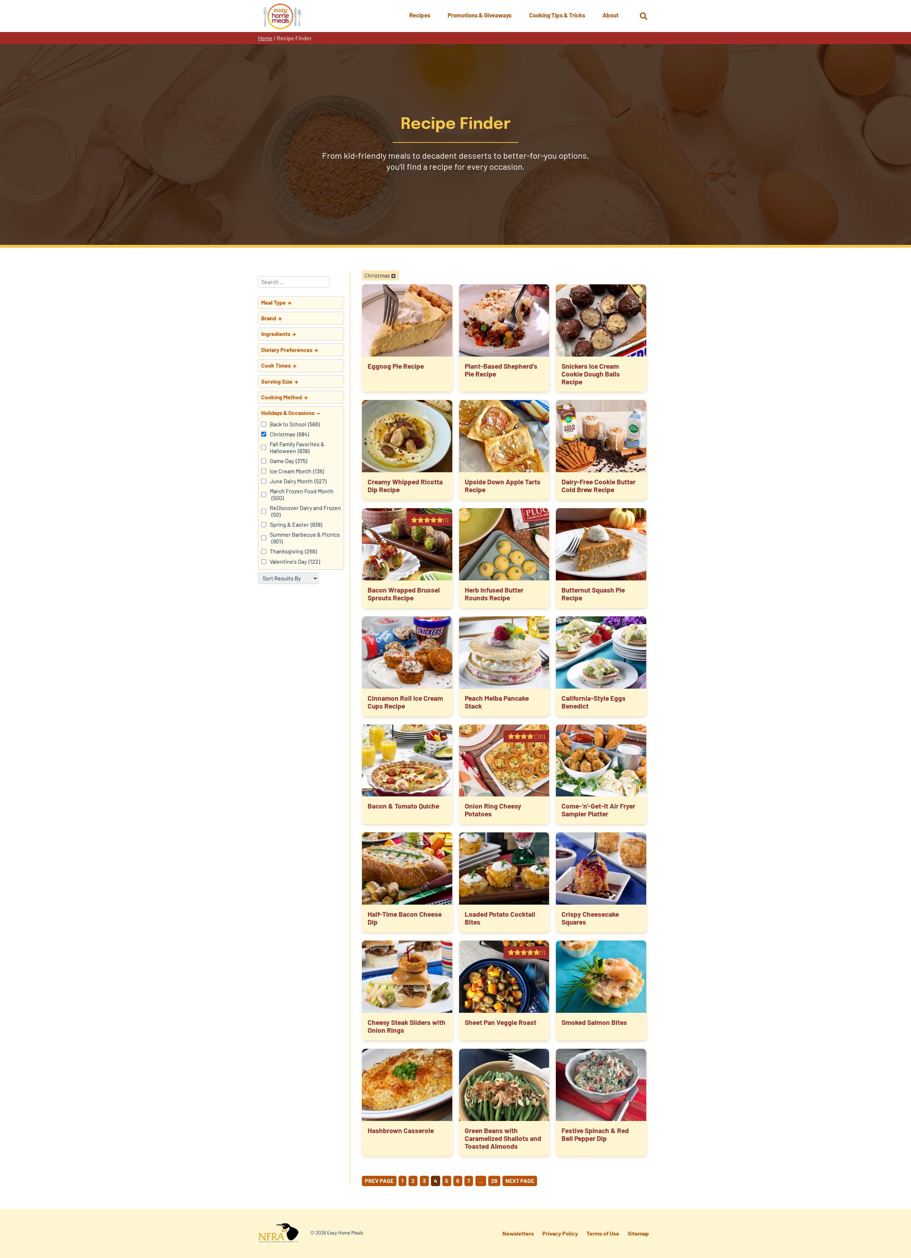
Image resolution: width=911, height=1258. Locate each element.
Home (265, 38)
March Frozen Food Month (301, 494)
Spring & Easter (296, 524)
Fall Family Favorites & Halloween (297, 447)
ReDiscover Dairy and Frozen (305, 511)
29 (494, 1180)
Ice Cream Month (297, 471)
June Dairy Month (298, 481)
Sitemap (638, 1233)
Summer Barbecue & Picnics (305, 537)
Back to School (295, 424)
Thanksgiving (293, 551)
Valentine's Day (295, 561)
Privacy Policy (560, 1233)
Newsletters (518, 1233)
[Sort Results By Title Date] (288, 578)
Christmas (289, 434)
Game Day (288, 461)
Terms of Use (602, 1233)
